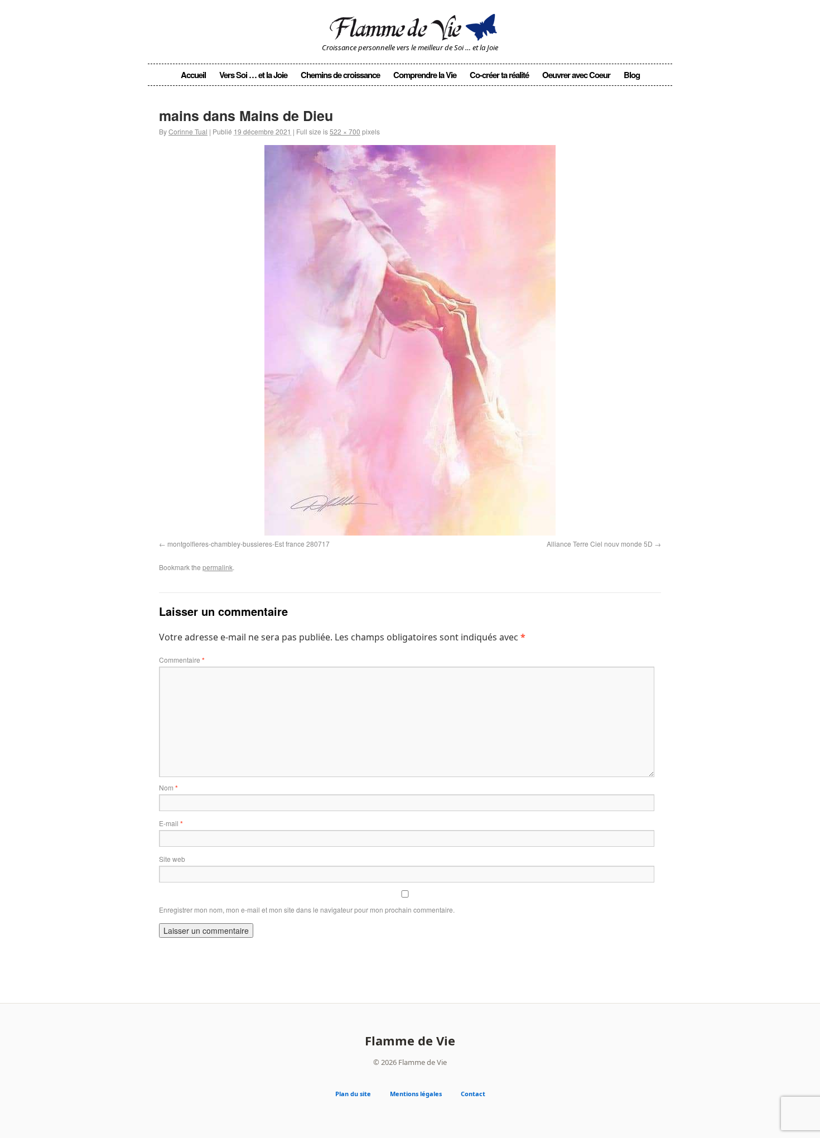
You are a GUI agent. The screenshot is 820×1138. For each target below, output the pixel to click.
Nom (168, 787)
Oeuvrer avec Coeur (576, 75)
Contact (473, 1093)
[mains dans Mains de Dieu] (410, 340)
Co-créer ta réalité (499, 75)
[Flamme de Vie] (410, 25)
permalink (217, 567)
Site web (172, 859)
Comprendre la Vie (424, 75)
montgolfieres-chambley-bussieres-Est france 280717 (248, 543)
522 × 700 (345, 131)
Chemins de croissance (340, 75)
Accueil (193, 75)
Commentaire (182, 659)
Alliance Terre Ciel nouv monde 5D (600, 543)
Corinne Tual (188, 131)
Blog (632, 75)
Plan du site (353, 1093)
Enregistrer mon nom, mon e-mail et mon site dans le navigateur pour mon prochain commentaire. (307, 909)
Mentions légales (416, 1093)
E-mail (171, 823)
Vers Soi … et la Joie (253, 75)
